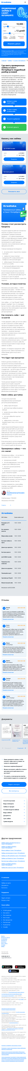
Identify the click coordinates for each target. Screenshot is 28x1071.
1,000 (4, 27)
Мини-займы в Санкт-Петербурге (11, 850)
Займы (2, 946)
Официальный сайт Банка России (8, 1008)
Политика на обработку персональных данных (11, 1045)
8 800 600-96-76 (5, 956)
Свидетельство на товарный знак (16, 740)
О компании (4, 939)
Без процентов (7, 920)
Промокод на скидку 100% (7, 50)
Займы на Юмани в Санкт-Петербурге (12, 858)
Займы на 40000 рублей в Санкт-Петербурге (8, 847)
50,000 (23, 27)
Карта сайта (4, 943)
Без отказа (6, 917)
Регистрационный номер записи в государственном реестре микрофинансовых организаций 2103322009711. (12, 994)
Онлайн (5, 927)
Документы (4, 885)
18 (13, 34)
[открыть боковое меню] (25, 2)
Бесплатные (6, 922)
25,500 (14, 27)
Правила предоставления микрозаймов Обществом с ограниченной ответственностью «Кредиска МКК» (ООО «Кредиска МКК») (13, 1053)
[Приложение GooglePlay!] (7, 966)
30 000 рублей (7, 910)
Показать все (14, 192)
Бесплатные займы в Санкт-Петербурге (13, 861)
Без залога (6, 913)
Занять (3, 936)
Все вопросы (14, 791)
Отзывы (3, 945)
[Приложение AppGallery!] (20, 966)
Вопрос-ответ (5, 900)
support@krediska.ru (6, 957)
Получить (14, 44)
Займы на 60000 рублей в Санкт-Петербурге (8, 864)
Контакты (4, 888)
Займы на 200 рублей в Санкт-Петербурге (13, 856)
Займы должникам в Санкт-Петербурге (13, 853)
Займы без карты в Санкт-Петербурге (12, 867)
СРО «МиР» (21, 999)
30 (24, 34)
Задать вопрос (14, 784)
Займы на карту (6, 883)
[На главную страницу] (6, 2)
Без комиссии (7, 915)
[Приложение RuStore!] (13, 971)
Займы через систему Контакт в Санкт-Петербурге (10, 843)
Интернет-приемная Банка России (8, 1009)
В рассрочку (6, 924)
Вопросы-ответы (5, 937)
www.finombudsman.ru (13, 1022)
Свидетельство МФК (6, 740)
